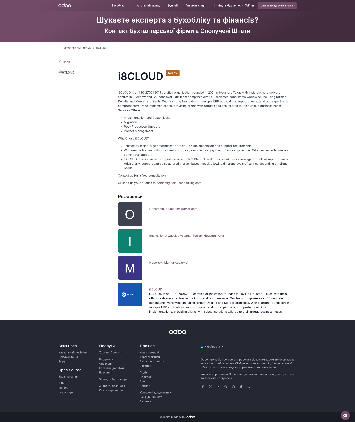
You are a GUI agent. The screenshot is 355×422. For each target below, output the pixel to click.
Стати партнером (111, 390)
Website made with (172, 416)
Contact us (125, 175)
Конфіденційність (151, 396)
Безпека (145, 401)
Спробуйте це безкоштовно (277, 5)
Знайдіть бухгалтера (113, 379)
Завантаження (68, 376)
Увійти (249, 5)
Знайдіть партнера (112, 385)
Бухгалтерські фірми (76, 48)
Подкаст (145, 376)
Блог (143, 381)
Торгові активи (150, 356)
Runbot (63, 387)
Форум (62, 361)
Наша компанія (150, 352)
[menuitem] (148, 5)
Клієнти (145, 385)
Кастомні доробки (111, 368)
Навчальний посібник (72, 352)
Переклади (66, 392)
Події (143, 372)
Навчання (105, 372)
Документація (68, 356)
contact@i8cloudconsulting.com (179, 183)
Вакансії (145, 365)
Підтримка (106, 359)
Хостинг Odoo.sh (110, 352)
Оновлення (106, 363)
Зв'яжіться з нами (152, 361)
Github (62, 383)
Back (66, 62)
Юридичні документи (154, 392)
